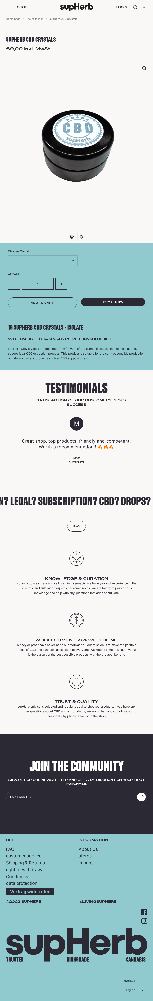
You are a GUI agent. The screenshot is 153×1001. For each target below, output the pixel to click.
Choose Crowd (18, 251)
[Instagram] (144, 921)
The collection (35, 18)
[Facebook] (144, 912)
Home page (13, 18)
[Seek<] (135, 7)
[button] (61, 284)
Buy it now (113, 302)
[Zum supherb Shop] (76, 960)
